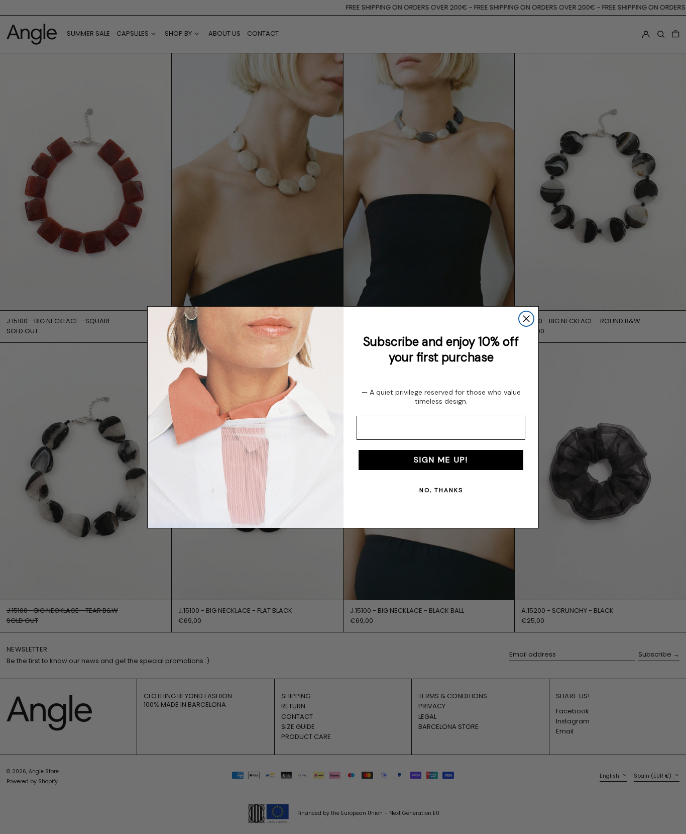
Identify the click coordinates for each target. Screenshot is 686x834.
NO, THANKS (441, 490)
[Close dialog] (526, 318)
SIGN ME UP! (441, 459)
